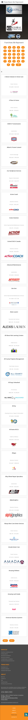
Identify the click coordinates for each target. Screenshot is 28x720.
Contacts (14, 717)
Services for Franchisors (6, 655)
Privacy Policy (4, 699)
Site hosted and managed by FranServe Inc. (9, 702)
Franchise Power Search (6, 670)
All (18, 65)
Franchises (14, 715)
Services (14, 712)
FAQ (2, 680)
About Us (3, 676)
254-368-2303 (6, 692)
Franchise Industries (5, 668)
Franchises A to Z (4, 667)
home (14, 708)
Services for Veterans (5, 657)
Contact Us (3, 678)
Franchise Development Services (7, 660)
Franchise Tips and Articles (6, 683)
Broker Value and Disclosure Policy (9, 698)
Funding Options (4, 653)
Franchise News (4, 682)
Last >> (12, 640)
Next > (5, 640)
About (14, 710)
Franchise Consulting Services (7, 652)
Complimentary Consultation (7, 659)
